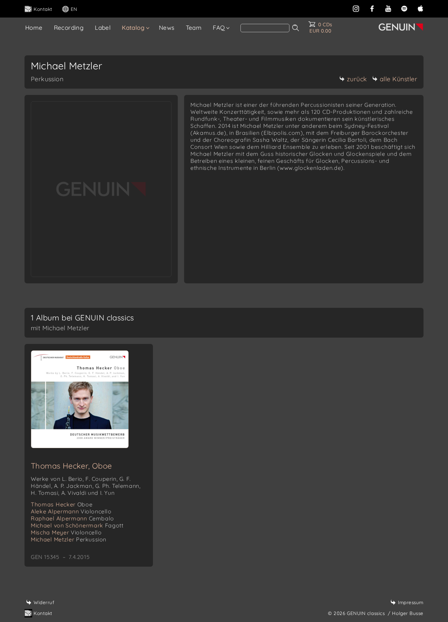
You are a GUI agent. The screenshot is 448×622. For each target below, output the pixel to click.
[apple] (420, 8)
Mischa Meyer (66, 532)
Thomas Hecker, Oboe (71, 466)
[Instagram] (356, 8)
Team (194, 27)
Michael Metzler (68, 539)
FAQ (219, 27)
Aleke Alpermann (71, 511)
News (167, 27)
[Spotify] (404, 8)
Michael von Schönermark (77, 525)
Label (103, 27)
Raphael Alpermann (72, 518)
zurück (357, 79)
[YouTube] (388, 8)
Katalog (133, 27)
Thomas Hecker (61, 504)
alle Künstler (399, 79)
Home (34, 27)
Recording (69, 27)
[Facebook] (372, 8)
